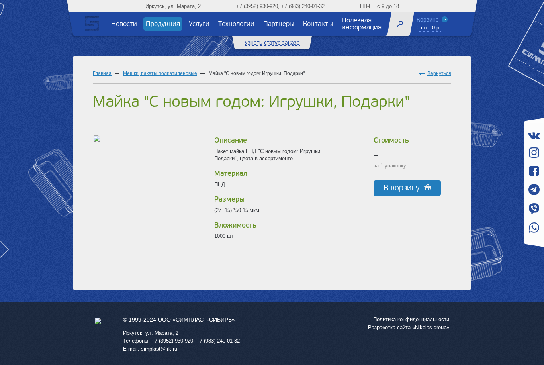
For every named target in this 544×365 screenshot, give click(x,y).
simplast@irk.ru (159, 349)
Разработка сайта (389, 327)
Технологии (236, 24)
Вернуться (439, 73)
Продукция (163, 24)
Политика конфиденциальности (411, 319)
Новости (124, 24)
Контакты (318, 24)
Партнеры (278, 24)
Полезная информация (362, 23)
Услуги (199, 24)
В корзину (402, 188)
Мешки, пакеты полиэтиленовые (160, 73)
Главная (102, 73)
